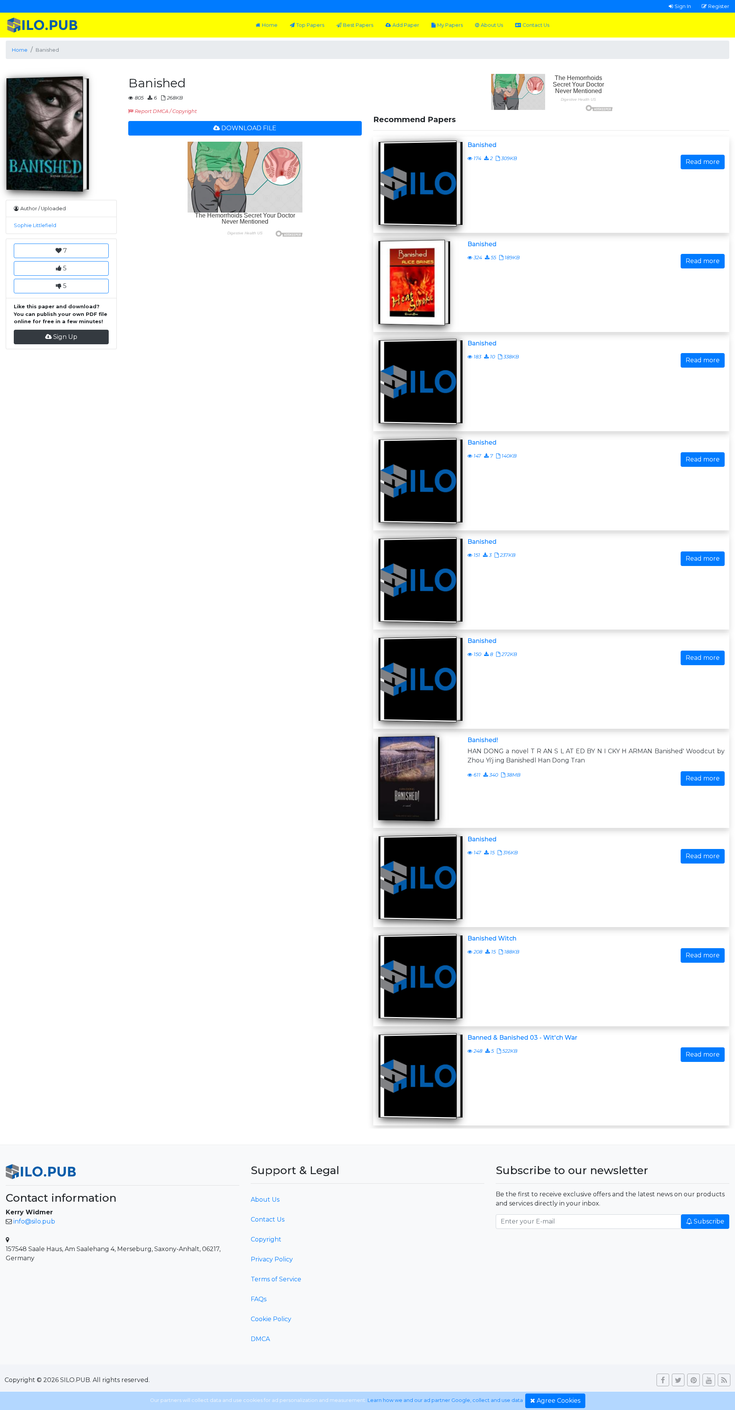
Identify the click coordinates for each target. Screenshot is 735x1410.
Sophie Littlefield (35, 225)
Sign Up (65, 336)
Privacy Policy (272, 1259)
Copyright (266, 1239)
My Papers (450, 25)
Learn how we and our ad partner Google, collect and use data (445, 1400)
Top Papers (310, 25)
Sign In (683, 6)
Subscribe (709, 1221)
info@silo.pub (34, 1221)
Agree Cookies (558, 1400)
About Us (492, 25)
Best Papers (358, 25)
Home (270, 25)
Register (718, 6)
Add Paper (405, 25)
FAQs (258, 1299)
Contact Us (536, 25)
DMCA (260, 1339)
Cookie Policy (271, 1319)
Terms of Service (276, 1279)
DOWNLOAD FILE (248, 128)
